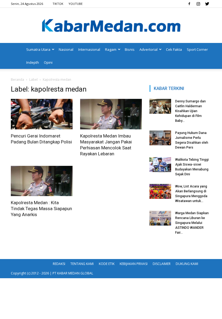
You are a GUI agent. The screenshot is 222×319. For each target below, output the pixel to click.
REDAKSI (59, 263)
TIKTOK (58, 4)
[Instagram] (198, 4)
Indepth (32, 62)
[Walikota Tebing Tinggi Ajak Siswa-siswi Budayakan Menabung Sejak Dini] (160, 164)
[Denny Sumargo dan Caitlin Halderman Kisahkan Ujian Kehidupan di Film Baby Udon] (160, 106)
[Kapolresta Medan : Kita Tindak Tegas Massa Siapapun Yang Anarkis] (42, 181)
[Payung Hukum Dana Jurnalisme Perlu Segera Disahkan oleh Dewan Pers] (160, 137)
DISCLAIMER (162, 263)
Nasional (66, 49)
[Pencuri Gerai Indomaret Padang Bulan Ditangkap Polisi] (42, 114)
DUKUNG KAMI (187, 263)
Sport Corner (197, 49)
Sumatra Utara (38, 49)
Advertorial (148, 49)
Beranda (17, 79)
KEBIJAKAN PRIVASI (134, 263)
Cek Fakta (174, 49)
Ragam (110, 49)
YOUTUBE (75, 4)
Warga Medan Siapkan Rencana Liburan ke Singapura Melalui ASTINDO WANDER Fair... (192, 222)
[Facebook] (189, 4)
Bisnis (130, 49)
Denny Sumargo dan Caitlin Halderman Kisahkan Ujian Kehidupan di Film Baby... (190, 111)
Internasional (89, 49)
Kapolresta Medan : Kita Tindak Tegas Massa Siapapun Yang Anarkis (41, 208)
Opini (48, 62)
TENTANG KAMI (82, 263)
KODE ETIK (107, 263)
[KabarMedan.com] (111, 26)
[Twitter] (207, 4)
